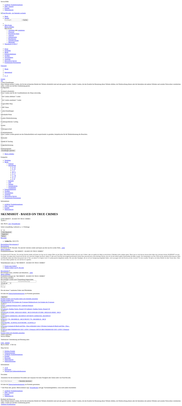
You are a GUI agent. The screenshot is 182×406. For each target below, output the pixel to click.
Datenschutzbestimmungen (16, 293)
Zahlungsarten (12, 37)
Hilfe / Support (9, 6)
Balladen (11, 181)
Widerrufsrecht (9, 10)
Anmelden (11, 30)
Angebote (7, 194)
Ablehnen (4, 404)
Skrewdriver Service (11, 196)
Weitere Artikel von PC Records (14, 268)
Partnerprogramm (10, 353)
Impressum (8, 369)
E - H (13, 169)
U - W (14, 176)
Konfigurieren (11, 404)
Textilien (7, 191)
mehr (63, 248)
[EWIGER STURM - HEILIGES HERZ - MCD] (16, 312)
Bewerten (4, 238)
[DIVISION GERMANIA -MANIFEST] (14, 316)
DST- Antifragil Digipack (25, 305)
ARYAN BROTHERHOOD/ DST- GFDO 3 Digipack (52, 329)
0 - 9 (13, 179)
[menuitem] (93, 5)
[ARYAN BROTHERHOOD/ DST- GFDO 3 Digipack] (18, 329)
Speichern (4, 297)
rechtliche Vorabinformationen (14, 5)
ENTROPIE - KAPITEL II (27, 322)
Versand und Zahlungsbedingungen (15, 371)
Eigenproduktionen (10, 189)
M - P (14, 172)
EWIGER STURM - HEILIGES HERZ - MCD (46, 312)
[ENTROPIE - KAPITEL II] (10, 322)
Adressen (11, 35)
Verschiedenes (9, 193)
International (12, 165)
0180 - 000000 (5, 343)
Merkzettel (11, 42)
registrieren (21, 30)
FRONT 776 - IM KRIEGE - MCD (35, 319)
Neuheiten (8, 160)
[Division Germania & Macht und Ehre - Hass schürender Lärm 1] (21, 326)
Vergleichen (5, 234)
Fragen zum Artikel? (11, 266)
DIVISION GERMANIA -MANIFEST (39, 316)
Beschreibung (5, 244)
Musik (6, 162)
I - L (13, 170)
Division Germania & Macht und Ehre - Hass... (55, 326)
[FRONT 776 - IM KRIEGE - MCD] (12, 319)
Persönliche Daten (13, 34)
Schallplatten (12, 187)
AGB (6, 368)
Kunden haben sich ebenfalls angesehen (26, 299)
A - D (14, 167)
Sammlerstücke (12, 186)
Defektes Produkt (10, 351)
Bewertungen (14, 244)
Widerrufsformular (10, 361)
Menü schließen (9, 27)
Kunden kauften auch (7, 299)
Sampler (10, 184)
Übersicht (11, 32)
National (10, 164)
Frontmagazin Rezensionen (13, 198)
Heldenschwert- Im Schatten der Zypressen (41, 302)
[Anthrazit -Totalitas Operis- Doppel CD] (13, 309)
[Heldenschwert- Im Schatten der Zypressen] (14, 302)
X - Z (13, 177)
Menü (6, 16)
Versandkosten (34, 387)
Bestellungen (12, 39)
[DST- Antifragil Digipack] (9, 305)
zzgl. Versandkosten (14, 224)
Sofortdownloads (13, 40)
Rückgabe (8, 358)
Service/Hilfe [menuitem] (12, 6)
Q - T (13, 174)
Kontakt (7, 8)
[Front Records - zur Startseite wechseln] (13, 13)
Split (9, 182)
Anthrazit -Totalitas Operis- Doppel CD (38, 309)
